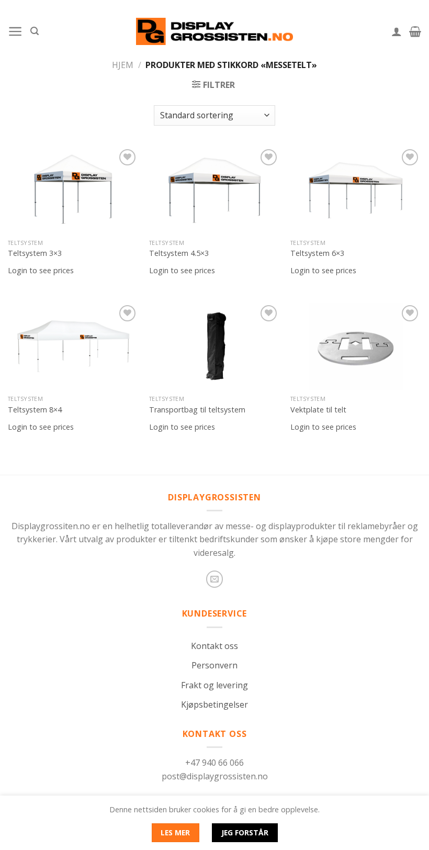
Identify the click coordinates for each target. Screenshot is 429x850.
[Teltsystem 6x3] (355, 190)
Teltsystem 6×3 (317, 253)
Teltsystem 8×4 (35, 410)
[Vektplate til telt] (355, 346)
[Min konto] (396, 31)
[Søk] (34, 31)
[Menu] (15, 31)
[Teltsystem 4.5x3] (214, 190)
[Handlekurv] (415, 31)
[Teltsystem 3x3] (73, 190)
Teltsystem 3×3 (35, 253)
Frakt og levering (214, 685)
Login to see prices (41, 270)
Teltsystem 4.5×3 (179, 253)
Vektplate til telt (318, 410)
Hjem (122, 65)
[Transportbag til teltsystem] (214, 346)
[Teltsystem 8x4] (73, 346)
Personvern (214, 665)
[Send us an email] (214, 579)
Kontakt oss (214, 646)
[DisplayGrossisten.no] (214, 31)
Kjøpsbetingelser (214, 704)
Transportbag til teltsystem (197, 410)
